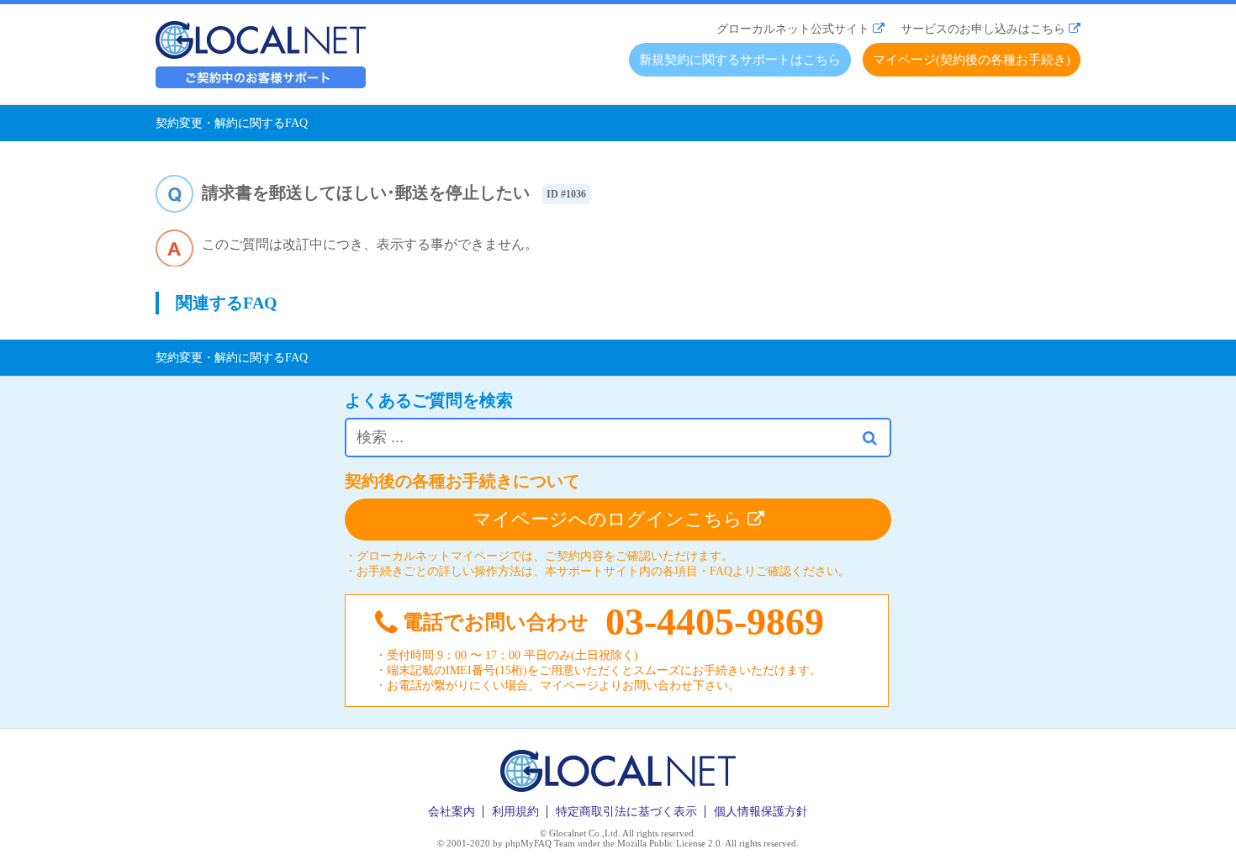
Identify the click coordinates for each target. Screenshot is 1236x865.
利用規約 (515, 811)
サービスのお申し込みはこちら (983, 29)
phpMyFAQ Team (540, 843)
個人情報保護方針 (761, 811)
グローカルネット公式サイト (792, 29)
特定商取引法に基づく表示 (626, 811)
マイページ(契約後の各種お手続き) (971, 59)
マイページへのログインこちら (610, 519)
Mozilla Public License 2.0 (669, 843)
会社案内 (451, 811)
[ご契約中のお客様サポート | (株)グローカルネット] (261, 83)
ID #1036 (566, 194)
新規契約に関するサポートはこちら (740, 59)
